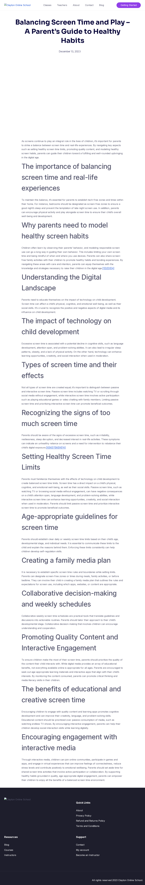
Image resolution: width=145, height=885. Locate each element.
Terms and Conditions (87, 826)
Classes (47, 5)
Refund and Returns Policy (90, 820)
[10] (64, 447)
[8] (56, 447)
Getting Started (129, 5)
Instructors (10, 855)
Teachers (62, 5)
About (76, 5)
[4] (112, 268)
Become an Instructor (88, 855)
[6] (50, 447)
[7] (53, 447)
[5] (47, 447)
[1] (103, 268)
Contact (89, 5)
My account (82, 850)
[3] (109, 268)
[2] (106, 268)
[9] (60, 447)
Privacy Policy (83, 815)
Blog (101, 5)
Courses (8, 850)
